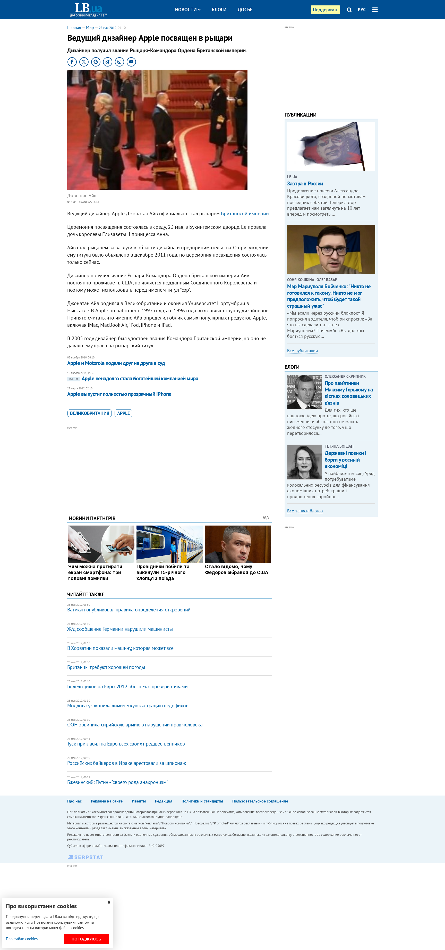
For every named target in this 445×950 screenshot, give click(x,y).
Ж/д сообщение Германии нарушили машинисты (120, 629)
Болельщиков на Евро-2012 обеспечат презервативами (127, 686)
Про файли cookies (22, 938)
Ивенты (139, 801)
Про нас (74, 801)
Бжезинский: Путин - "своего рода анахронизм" (117, 782)
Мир (90, 27)
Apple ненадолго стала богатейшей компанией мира (133, 378)
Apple (123, 413)
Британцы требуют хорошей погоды (106, 667)
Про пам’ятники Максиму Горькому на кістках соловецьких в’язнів (349, 393)
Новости (186, 9)
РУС (362, 9)
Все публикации (302, 351)
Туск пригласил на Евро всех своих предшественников (126, 743)
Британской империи (245, 213)
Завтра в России (305, 183)
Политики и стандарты (202, 801)
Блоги (219, 9)
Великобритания (89, 413)
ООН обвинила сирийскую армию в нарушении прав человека (134, 724)
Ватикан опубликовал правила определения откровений (129, 609)
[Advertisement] (169, 467)
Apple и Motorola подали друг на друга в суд (116, 362)
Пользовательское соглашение (260, 801)
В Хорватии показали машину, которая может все (120, 648)
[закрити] (109, 902)
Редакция (163, 801)
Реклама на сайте (107, 801)
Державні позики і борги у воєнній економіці (345, 459)
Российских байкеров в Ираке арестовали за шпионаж (126, 763)
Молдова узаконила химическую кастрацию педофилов (128, 705)
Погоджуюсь (86, 939)
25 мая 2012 (107, 28)
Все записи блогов (305, 511)
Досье (245, 9)
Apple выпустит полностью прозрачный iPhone (119, 393)
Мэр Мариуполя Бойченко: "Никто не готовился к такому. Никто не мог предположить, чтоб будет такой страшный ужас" (329, 296)
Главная (74, 27)
